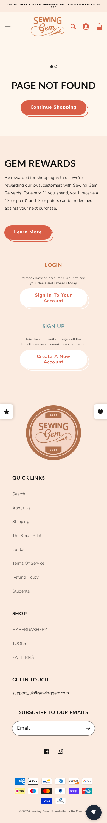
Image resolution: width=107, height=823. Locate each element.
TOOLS (19, 643)
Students (21, 591)
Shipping (20, 522)
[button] (7, 27)
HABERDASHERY (29, 630)
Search (19, 494)
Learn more (28, 232)
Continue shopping (53, 107)
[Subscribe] (88, 728)
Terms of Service (28, 563)
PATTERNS (23, 657)
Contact (19, 550)
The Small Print (27, 536)
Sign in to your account (53, 298)
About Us (21, 508)
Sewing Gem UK (43, 811)
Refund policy (25, 577)
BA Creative (79, 811)
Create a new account (53, 359)
